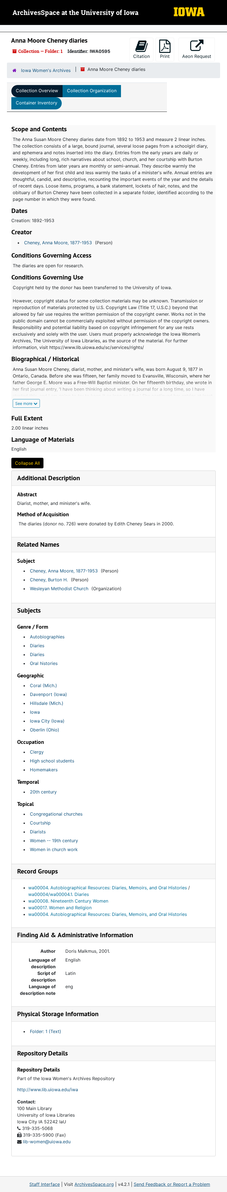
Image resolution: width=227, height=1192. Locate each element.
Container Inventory (36, 103)
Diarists (38, 831)
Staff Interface (44, 1184)
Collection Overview (37, 90)
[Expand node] (221, 28)
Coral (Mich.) (43, 685)
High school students (52, 761)
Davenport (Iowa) (48, 694)
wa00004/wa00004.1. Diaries (58, 894)
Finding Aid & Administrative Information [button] (75, 935)
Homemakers (44, 769)
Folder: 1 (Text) (45, 1031)
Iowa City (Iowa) (47, 721)
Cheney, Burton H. (49, 579)
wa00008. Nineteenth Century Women (68, 901)
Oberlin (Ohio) (44, 730)
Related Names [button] (38, 544)
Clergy (37, 752)
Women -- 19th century (54, 840)
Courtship (40, 823)
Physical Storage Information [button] (58, 1013)
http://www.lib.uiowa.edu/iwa (47, 1089)
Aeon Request (198, 56)
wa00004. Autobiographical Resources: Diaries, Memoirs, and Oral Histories (107, 887)
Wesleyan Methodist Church (59, 588)
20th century (43, 792)
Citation (141, 56)
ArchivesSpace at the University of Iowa (75, 13)
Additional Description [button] (48, 478)
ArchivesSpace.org (94, 1184)
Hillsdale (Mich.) (46, 703)
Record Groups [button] (37, 871)
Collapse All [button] (27, 463)
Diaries (37, 645)
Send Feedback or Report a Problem (172, 1184)
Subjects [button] (29, 610)
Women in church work (54, 849)
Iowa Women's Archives (46, 70)
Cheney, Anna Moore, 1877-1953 (58, 242)
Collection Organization (92, 90)
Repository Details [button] (42, 1053)
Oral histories (44, 663)
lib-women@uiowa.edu (47, 1141)
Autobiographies (47, 636)
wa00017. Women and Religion (60, 907)
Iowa (35, 712)
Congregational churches (56, 814)
